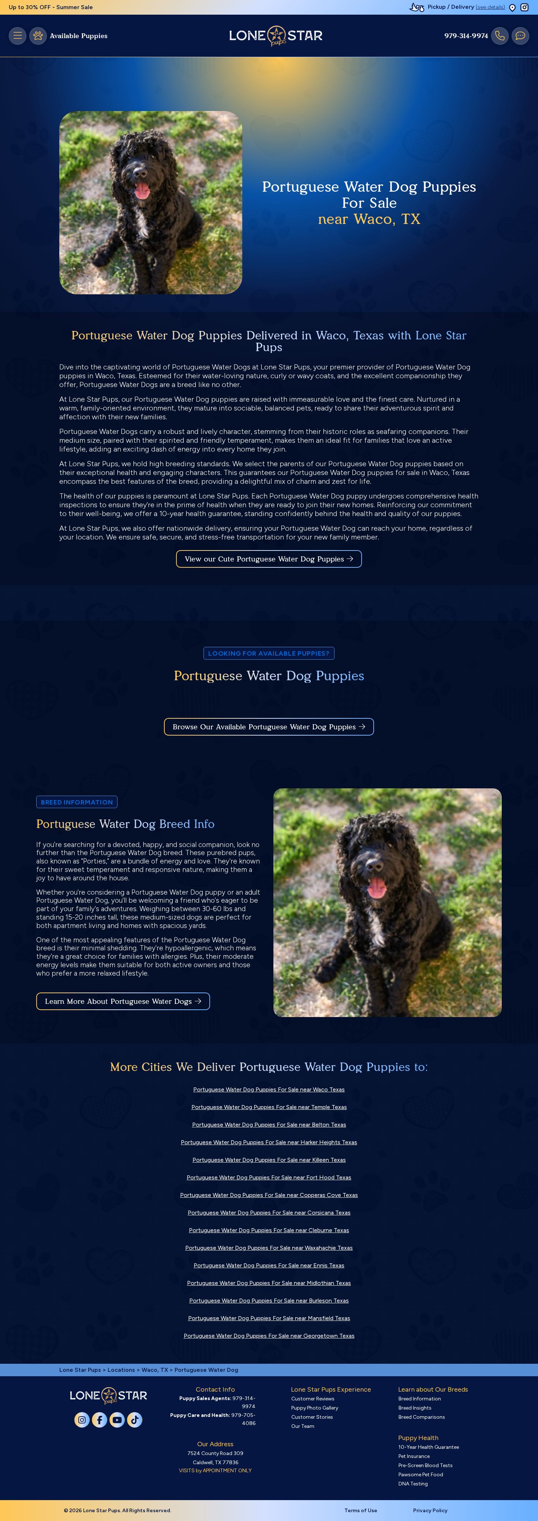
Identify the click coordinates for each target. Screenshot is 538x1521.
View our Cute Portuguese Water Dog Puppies (266, 559)
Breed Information (420, 1399)
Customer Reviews (313, 1399)
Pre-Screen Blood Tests (426, 1465)
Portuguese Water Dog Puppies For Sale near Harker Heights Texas (269, 1142)
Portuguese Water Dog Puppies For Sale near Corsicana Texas (269, 1212)
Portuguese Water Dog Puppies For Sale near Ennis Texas (269, 1265)
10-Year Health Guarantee (429, 1447)
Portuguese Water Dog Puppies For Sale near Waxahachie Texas (269, 1247)
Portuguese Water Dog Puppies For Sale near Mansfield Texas (269, 1318)
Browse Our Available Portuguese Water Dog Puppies (264, 726)
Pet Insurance (414, 1456)
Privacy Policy (430, 1510)
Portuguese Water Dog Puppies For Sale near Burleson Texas (269, 1300)
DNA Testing (413, 1484)
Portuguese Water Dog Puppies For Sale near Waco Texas (269, 1089)
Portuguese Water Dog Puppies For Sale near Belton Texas (269, 1124)
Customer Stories (312, 1417)
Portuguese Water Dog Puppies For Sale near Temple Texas (269, 1107)
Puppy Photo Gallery (314, 1408)
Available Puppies (79, 36)
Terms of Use (360, 1510)
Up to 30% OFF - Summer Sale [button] (51, 7)
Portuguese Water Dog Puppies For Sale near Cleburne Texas (269, 1230)
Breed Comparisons (422, 1417)
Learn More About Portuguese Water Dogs (118, 1001)
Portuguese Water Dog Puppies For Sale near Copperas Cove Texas (269, 1195)
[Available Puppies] (38, 36)
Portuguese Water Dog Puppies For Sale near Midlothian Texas (269, 1282)
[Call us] (500, 36)
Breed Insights (415, 1408)
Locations (121, 1369)
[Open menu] (17, 36)
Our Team (302, 1426)
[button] (512, 7)
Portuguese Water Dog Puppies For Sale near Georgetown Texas (269, 1335)
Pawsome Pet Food (421, 1475)
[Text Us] (520, 36)
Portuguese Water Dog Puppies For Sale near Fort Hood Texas (269, 1177)
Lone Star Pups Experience (331, 1389)
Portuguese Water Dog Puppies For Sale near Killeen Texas (269, 1159)
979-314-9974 (466, 36)
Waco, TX (155, 1369)
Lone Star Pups (80, 1369)
